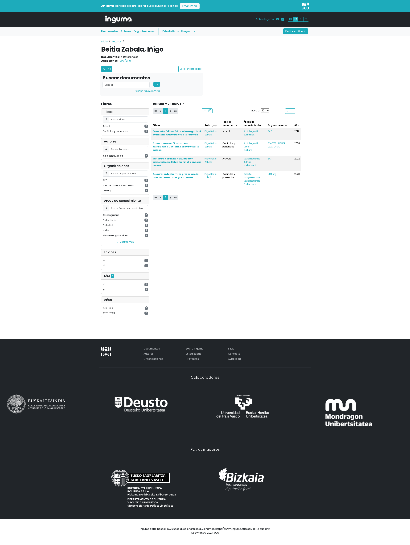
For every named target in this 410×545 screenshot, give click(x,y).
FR (306, 19)
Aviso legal (234, 359)
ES (296, 19)
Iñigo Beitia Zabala (211, 133)
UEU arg (272, 174)
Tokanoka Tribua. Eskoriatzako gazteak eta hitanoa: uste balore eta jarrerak (176, 133)
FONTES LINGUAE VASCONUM (276, 145)
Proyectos (188, 31)
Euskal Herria (250, 165)
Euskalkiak (249, 134)
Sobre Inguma (265, 19)
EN (301, 19)
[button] (109, 69)
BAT (270, 131)
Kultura (247, 162)
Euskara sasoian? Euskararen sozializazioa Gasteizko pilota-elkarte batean (175, 147)
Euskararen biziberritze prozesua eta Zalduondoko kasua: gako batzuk (175, 175)
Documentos (109, 31)
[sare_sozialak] (104, 69)
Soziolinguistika (252, 131)
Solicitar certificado (191, 68)
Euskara (248, 150)
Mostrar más (126, 242)
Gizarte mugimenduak (252, 175)
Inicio (104, 41)
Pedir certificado (295, 31)
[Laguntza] (282, 19)
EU (290, 19)
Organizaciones (144, 31)
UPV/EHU (125, 61)
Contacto (234, 354)
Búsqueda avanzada (147, 91)
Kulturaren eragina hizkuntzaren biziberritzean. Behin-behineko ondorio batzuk (176, 162)
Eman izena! (189, 6)
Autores (126, 31)
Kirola (247, 146)
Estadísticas (170, 31)
